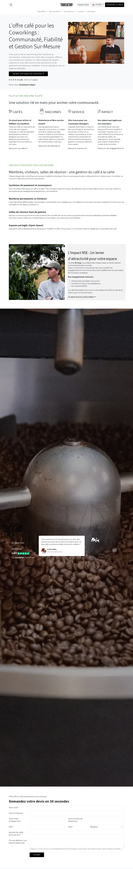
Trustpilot (34, 80)
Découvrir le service (76, 148)
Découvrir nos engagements (109, 148)
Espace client (83, 5)
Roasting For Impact (27, 85)
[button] (11, 5)
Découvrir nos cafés (17, 148)
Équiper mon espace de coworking (27, 74)
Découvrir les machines (48, 146)
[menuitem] (42, 12)
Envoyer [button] (36, 855)
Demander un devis (114, 5)
